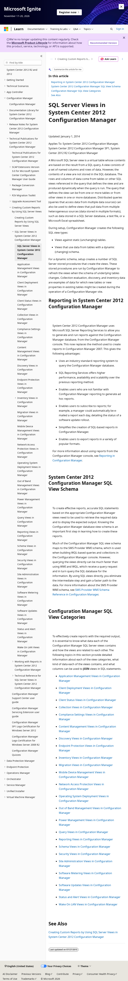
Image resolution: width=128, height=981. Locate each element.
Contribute (63, 974)
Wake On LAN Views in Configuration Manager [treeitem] (28, 651)
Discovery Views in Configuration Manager (86, 738)
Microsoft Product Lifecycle (29, 43)
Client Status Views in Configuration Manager (87, 700)
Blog (47, 974)
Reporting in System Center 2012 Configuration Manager (83, 82)
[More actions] (122, 59)
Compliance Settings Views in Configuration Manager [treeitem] (28, 335)
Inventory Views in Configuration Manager (85, 758)
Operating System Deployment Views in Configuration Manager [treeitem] (29, 469)
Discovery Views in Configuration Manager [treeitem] (27, 369)
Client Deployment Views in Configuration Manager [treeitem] (27, 288)
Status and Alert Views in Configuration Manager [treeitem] (26, 635)
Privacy (76, 974)
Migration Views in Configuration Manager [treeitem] (27, 416)
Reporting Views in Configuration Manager (86, 839)
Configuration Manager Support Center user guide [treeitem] (25, 698)
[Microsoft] (6, 29)
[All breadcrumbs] (51, 59)
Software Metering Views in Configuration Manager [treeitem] (27, 598)
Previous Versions (31, 974)
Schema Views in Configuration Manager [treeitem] (26, 550)
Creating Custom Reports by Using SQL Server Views (74, 59)
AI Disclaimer (10, 974)
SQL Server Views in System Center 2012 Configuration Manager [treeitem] (28, 252)
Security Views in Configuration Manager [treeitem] (26, 564)
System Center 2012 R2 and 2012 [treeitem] (22, 71)
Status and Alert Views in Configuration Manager (89, 897)
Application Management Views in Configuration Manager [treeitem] (28, 270)
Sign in (120, 28)
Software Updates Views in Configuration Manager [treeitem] (27, 617)
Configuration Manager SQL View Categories (76, 90)
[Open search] (111, 29)
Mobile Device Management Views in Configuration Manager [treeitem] (28, 432)
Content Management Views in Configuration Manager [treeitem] (28, 353)
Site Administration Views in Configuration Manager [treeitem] (28, 580)
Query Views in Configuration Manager (83, 832)
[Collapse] (41, 56)
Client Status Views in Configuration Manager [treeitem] (29, 304)
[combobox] (23, 62)
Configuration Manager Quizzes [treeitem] (25, 752)
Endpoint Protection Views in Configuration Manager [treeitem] (28, 386)
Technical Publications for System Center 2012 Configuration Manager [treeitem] (26, 156)
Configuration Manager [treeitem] (22, 104)
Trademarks (27, 978)
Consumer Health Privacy (101, 974)
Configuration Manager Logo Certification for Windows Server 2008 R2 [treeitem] (26, 740)
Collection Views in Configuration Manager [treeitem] (27, 319)
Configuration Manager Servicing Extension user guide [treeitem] (26, 712)
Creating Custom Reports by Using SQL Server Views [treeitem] (27, 221)
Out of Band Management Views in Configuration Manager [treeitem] (28, 487)
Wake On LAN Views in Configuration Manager (88, 904)
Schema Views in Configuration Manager (84, 846)
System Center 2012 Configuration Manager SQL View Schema (85, 86)
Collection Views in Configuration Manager (86, 707)
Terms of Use (10, 978)
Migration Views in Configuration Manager (86, 765)
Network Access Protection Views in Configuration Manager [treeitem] (27, 450)
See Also (55, 95)
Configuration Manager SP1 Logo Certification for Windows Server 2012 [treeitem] (26, 726)
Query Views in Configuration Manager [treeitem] (25, 521)
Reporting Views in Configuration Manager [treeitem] (27, 536)
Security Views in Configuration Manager (84, 854)
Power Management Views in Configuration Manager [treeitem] (28, 505)
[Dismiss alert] (121, 6)
